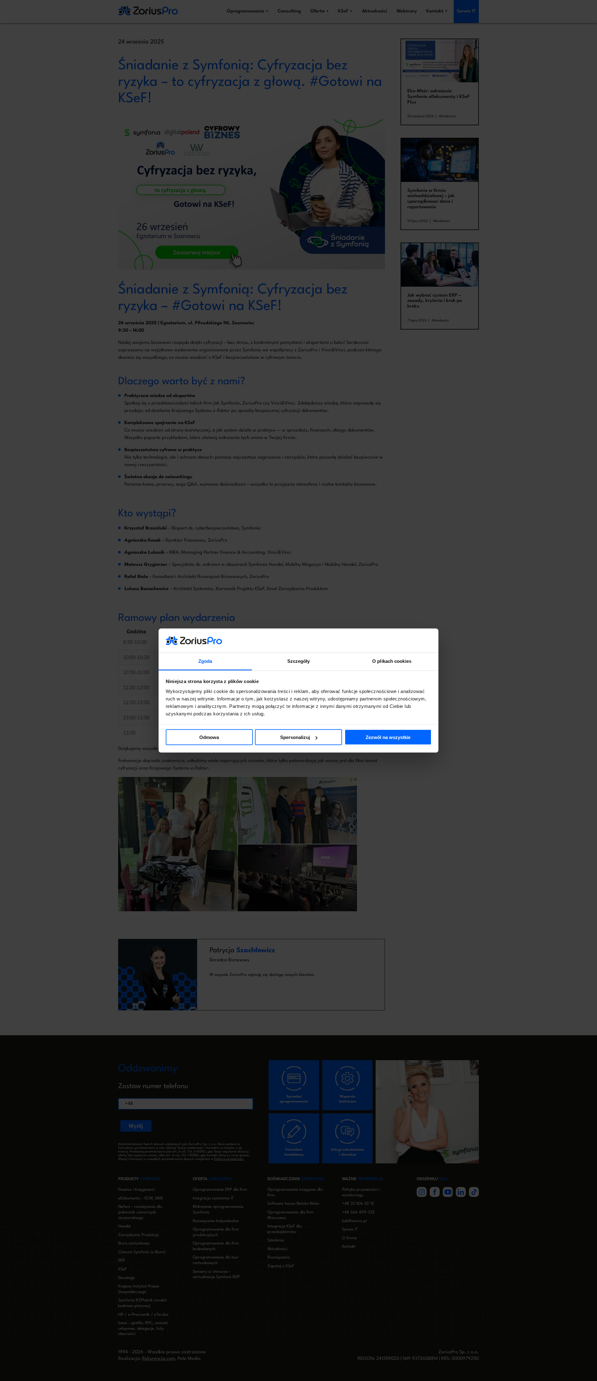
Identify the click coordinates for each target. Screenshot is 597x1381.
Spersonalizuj (295, 737)
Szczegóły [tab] (298, 660)
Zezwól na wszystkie (388, 737)
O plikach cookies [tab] (391, 660)
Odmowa (209, 737)
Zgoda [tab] (205, 660)
